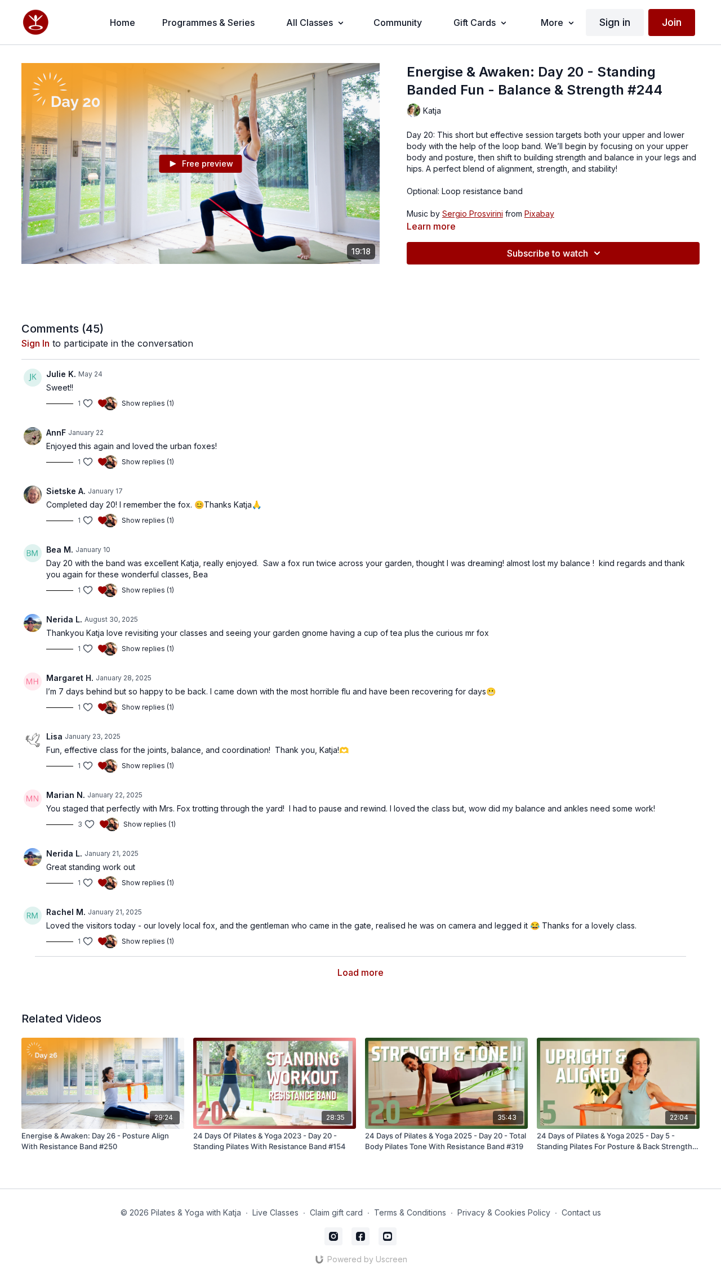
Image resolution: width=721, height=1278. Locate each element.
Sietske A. (66, 491)
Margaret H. (70, 678)
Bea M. (59, 549)
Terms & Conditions (410, 1212)
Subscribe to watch (547, 253)
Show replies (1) (148, 403)
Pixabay (539, 213)
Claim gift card (336, 1212)
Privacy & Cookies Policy (503, 1212)
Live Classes (275, 1212)
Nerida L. (64, 619)
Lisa (54, 736)
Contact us (581, 1212)
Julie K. (61, 374)
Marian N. (65, 795)
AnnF (56, 432)
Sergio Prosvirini (472, 213)
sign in (35, 343)
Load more (360, 972)
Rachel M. (66, 912)
